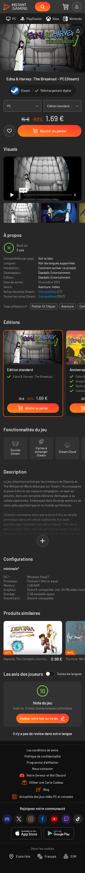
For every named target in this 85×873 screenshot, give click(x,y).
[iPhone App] (26, 833)
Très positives (47, 292)
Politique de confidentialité (43, 756)
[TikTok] (78, 819)
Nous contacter (42, 769)
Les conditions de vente (42, 750)
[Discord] (7, 819)
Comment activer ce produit (57, 268)
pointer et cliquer (43, 306)
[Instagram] (30, 819)
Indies (56, 287)
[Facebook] (42, 819)
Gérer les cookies (42, 848)
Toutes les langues (69, 674)
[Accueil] (15, 7)
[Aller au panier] (65, 7)
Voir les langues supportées (56, 263)
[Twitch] (66, 819)
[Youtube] (54, 819)
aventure (67, 306)
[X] (19, 819)
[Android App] (59, 833)
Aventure (44, 287)
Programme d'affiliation (42, 762)
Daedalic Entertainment (54, 273)
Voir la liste (45, 258)
